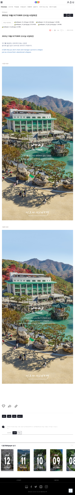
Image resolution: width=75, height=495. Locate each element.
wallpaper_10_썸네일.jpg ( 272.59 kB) (26, 24)
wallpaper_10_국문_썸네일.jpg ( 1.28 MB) (48, 22)
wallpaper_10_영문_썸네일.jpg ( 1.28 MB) (51, 24)
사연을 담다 (23, 7)
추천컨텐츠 (4, 7)
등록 (14, 433)
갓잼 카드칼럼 (52, 7)
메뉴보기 (2, 2)
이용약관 (56, 480)
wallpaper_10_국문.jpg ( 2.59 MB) (25, 22)
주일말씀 (16, 7)
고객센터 (18, 480)
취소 (19, 433)
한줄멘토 (29, 7)
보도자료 (10, 7)
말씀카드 (35, 7)
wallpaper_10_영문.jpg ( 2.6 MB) (12, 27)
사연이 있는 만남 (43, 7)
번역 (4, 416)
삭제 (14, 416)
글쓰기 (20, 416)
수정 (9, 416)
